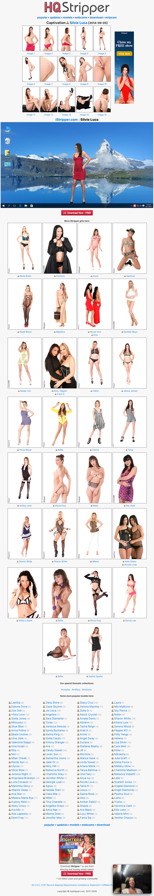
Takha (96, 391)
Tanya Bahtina (88, 770)
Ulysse (15, 766)
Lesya (83, 789)
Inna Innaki (18, 746)
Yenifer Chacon (123, 817)
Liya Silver (120, 742)
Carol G (60, 394)
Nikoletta (119, 754)
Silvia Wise (18, 770)
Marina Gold (53, 813)
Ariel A (84, 730)
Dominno (60, 276)
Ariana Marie (87, 766)
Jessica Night (19, 774)
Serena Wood (122, 726)
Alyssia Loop (130, 564)
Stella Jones (18, 718)
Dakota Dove (19, 706)
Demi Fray (17, 817)
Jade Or (50, 762)
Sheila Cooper (25, 620)
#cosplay (65, 689)
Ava (48, 746)
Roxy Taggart (60, 391)
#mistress (87, 689)
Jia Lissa (51, 710)
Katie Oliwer (130, 561)
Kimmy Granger (55, 742)
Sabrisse (130, 276)
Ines (82, 797)
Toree (49, 722)
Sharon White (25, 561)
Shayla (84, 805)
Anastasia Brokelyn (23, 778)
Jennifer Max (54, 817)
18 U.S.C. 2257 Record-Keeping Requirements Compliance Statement (66, 885)
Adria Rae (52, 809)
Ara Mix (16, 809)
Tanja (130, 450)
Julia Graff (120, 758)
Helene (118, 738)
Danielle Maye (131, 332)
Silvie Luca (78, 23)
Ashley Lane (25, 505)
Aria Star (16, 793)
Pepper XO (121, 730)
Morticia (85, 754)
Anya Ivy (85, 778)
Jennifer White (55, 778)
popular (42, 17)
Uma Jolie (17, 738)
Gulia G (84, 710)
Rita (13, 750)
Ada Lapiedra (19, 813)
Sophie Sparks (96, 676)
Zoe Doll (16, 710)
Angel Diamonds (124, 789)
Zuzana (84, 742)
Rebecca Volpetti (124, 774)
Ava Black (86, 809)
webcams (81, 17)
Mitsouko (17, 722)
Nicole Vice (95, 332)
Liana (117, 797)
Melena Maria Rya (22, 797)
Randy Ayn (18, 762)
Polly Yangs (121, 734)
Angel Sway (87, 738)
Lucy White (87, 813)
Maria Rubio (25, 276)
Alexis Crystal (88, 714)
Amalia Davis (88, 718)
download (96, 17)
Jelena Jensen (131, 391)
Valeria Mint (121, 813)
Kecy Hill (51, 766)
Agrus (49, 786)
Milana (95, 561)
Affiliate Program (110, 885)
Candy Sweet (54, 750)
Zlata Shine (52, 702)
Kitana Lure (121, 722)
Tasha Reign (87, 726)
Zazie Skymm (54, 706)
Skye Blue (17, 726)
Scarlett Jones (123, 782)
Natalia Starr (53, 789)
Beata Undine (19, 734)
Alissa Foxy (60, 505)
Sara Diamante (55, 718)
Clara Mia (51, 793)
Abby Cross (18, 805)
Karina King (53, 734)
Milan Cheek (19, 758)
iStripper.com (66, 120)
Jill (81, 750)
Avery (95, 276)
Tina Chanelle (54, 801)
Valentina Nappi (21, 742)
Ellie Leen (120, 809)
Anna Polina (18, 730)
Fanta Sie (85, 817)
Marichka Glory (20, 786)
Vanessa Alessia (56, 726)
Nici (13, 754)
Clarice (95, 450)
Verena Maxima (89, 706)
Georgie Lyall (53, 782)
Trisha (118, 801)
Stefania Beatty (89, 746)
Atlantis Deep (19, 789)
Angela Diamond (124, 786)
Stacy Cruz (86, 702)
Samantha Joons (56, 758)
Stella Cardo (53, 738)
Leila (117, 778)
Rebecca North (55, 770)
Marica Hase (87, 758)
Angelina (51, 714)
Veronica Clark (123, 805)
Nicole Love (87, 782)
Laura (117, 702)
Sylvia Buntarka (55, 730)
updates (55, 17)
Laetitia (15, 702)
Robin (117, 714)
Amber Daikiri (88, 801)
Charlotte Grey (55, 774)
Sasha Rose (87, 793)
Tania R (84, 786)
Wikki (49, 797)
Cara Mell (120, 746)
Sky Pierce (120, 710)
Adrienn (85, 722)
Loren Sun (52, 754)
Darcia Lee (130, 620)
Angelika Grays (55, 805)
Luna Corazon (20, 782)
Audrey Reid (19, 801)
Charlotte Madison (125, 770)
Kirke (117, 750)
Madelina (60, 332)
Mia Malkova (122, 706)
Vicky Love (18, 714)
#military (76, 689)
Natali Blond (25, 332)
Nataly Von (25, 391)
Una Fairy (86, 774)
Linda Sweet (87, 762)
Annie (83, 734)
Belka (60, 450)
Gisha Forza (121, 762)
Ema (95, 335)
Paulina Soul (121, 793)
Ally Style (130, 505)
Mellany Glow (122, 766)
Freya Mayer (25, 450)
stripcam (111, 17)
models (67, 17)
